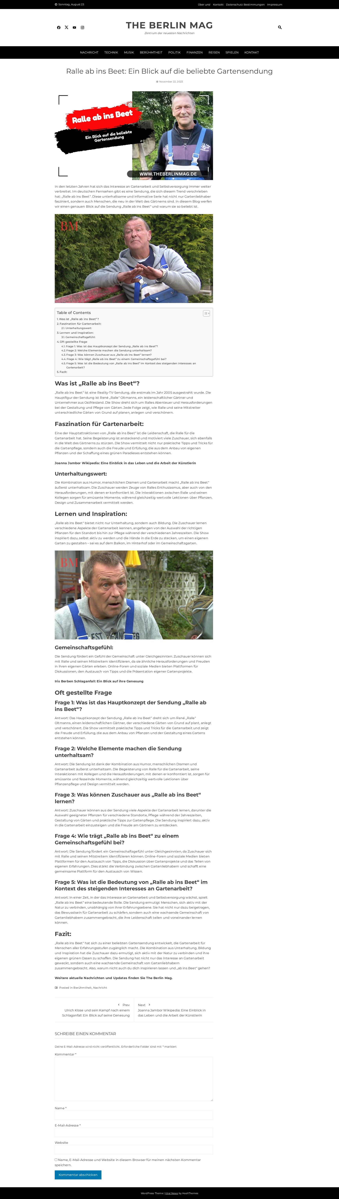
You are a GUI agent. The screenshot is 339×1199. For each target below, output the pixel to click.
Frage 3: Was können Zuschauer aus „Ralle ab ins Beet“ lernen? (108, 354)
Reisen (214, 52)
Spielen (232, 52)
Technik (111, 52)
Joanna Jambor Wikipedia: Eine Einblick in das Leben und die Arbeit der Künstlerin (172, 1010)
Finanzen (195, 52)
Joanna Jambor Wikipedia (77, 463)
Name (61, 1108)
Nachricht (89, 52)
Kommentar (65, 1054)
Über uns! (204, 4)
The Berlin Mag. (159, 978)
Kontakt (218, 4)
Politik (174, 52)
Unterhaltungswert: (79, 328)
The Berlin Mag (169, 25)
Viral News (171, 1193)
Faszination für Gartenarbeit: (80, 324)
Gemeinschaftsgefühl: (80, 337)
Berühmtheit (151, 52)
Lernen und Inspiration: (77, 333)
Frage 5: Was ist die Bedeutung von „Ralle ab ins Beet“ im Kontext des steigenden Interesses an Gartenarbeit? (131, 365)
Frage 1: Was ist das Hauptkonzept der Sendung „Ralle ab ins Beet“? (112, 346)
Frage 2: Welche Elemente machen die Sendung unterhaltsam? (109, 350)
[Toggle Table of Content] (204, 313)
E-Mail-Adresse (68, 1125)
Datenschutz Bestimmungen (245, 4)
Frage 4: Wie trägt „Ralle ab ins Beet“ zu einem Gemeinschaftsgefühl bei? (116, 359)
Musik (129, 52)
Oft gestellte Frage (73, 342)
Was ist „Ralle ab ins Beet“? (79, 319)
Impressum (274, 4)
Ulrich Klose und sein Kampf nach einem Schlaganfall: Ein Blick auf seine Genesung (96, 1010)
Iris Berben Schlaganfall (75, 681)
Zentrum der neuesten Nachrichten (169, 33)
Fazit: (63, 372)
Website (61, 1143)
